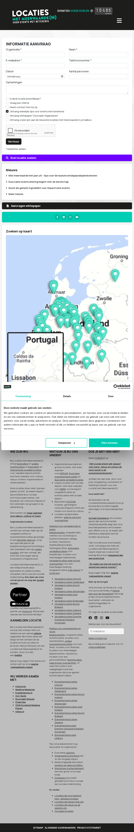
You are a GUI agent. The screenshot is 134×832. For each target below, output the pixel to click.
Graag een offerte (19, 102)
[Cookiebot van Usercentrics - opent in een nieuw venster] (116, 386)
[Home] (33, 15)
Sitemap (38, 827)
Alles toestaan (109, 442)
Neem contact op (98, 638)
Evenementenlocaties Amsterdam (66, 702)
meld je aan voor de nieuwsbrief (104, 592)
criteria (37, 633)
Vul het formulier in (99, 518)
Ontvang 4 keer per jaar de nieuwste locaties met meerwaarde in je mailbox (51, 119)
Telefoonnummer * (80, 60)
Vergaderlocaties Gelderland (69, 582)
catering (70, 752)
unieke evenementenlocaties (60, 643)
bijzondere (22, 463)
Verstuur (13, 141)
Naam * (73, 49)
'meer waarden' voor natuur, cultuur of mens (26, 514)
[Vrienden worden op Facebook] (90, 618)
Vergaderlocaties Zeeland (68, 613)
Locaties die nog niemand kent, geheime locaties (68, 797)
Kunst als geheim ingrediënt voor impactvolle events (39, 188)
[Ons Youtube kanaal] (76, 217)
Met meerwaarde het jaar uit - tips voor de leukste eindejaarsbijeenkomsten (52, 175)
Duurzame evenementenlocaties (67, 475)
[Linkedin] (63, 217)
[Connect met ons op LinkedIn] (95, 618)
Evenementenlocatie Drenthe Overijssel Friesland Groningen (69, 728)
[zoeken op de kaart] (67, 315)
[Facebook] (57, 217)
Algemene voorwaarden (60, 827)
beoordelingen (97, 647)
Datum (10, 71)
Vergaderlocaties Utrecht (68, 578)
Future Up (27, 611)
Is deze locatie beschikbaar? (25, 98)
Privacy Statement (89, 827)
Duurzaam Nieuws (24, 698)
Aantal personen (79, 71)
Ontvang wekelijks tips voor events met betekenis (37, 111)
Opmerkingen (14, 82)
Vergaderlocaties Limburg (68, 610)
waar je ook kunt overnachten (68, 519)
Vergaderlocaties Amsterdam (70, 591)
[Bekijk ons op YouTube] (107, 618)
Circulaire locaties (64, 811)
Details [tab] (67, 396)
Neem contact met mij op (23, 107)
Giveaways (60, 777)
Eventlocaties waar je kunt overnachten (65, 661)
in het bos (54, 573)
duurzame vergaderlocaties (69, 479)
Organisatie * (14, 49)
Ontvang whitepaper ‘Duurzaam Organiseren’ (34, 115)
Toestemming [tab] (23, 396)
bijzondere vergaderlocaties (64, 550)
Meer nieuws (15, 194)
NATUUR (63, 473)
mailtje (18, 655)
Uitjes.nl (19, 711)
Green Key (20, 702)
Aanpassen (64, 442)
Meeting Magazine (25, 689)
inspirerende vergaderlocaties (25, 469)
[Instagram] (70, 217)
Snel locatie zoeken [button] (23, 158)
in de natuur (74, 570)
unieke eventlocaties (24, 465)
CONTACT (100, 458)
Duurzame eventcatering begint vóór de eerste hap (38, 181)
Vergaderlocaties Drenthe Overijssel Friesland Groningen (68, 619)
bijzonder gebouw (26, 540)
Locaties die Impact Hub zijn (69, 801)
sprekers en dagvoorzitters (69, 765)
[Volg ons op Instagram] (101, 618)
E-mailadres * (14, 60)
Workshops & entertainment (69, 768)
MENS (62, 489)
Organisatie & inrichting (67, 755)
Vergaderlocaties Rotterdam (69, 600)
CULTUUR (71, 501)
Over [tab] (111, 396)
